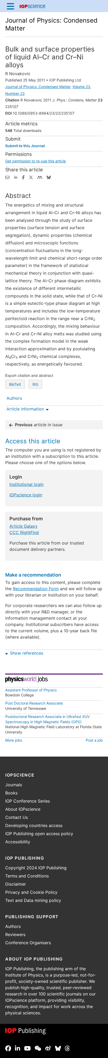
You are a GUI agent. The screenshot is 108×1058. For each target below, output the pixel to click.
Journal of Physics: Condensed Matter (37, 86)
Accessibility (17, 841)
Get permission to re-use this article (35, 161)
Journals (13, 784)
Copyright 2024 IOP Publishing (36, 867)
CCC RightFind (24, 532)
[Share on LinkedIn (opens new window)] (16, 176)
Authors (13, 926)
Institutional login (26, 484)
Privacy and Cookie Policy (31, 892)
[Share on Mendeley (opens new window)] (39, 176)
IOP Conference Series (27, 801)
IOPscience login (25, 494)
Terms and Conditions (27, 876)
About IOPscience (22, 809)
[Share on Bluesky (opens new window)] (49, 176)
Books (11, 792)
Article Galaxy (23, 526)
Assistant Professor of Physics (31, 690)
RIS (35, 384)
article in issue (38, 424)
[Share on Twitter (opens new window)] (31, 176)
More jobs (13, 740)
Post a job (94, 740)
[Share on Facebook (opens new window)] (23, 176)
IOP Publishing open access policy (39, 833)
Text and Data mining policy (33, 900)
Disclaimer (15, 884)
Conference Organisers (28, 942)
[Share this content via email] (7, 176)
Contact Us (16, 817)
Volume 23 (81, 86)
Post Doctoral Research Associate (34, 703)
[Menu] (10, 6)
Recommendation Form (36, 588)
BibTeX (15, 384)
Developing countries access (33, 825)
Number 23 (15, 93)
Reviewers (15, 934)
